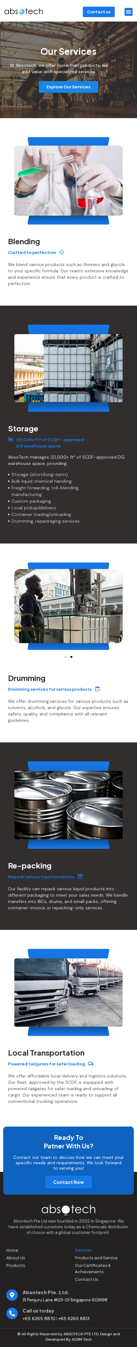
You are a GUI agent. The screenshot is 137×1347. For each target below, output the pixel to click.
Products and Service (96, 1257)
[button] (129, 12)
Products (15, 1265)
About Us (15, 1257)
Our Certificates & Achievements (93, 1268)
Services (83, 1250)
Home (12, 1250)
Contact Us (86, 1279)
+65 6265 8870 (39, 1318)
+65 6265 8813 (74, 1318)
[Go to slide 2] (71, 657)
